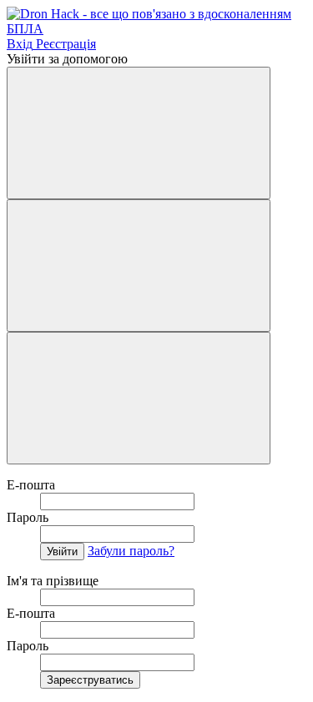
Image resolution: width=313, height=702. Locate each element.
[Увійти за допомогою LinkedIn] (138, 398)
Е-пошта (31, 485)
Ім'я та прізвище (52, 581)
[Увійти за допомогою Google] (138, 265)
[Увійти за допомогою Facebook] (138, 133)
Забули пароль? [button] (131, 551)
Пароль (27, 517)
